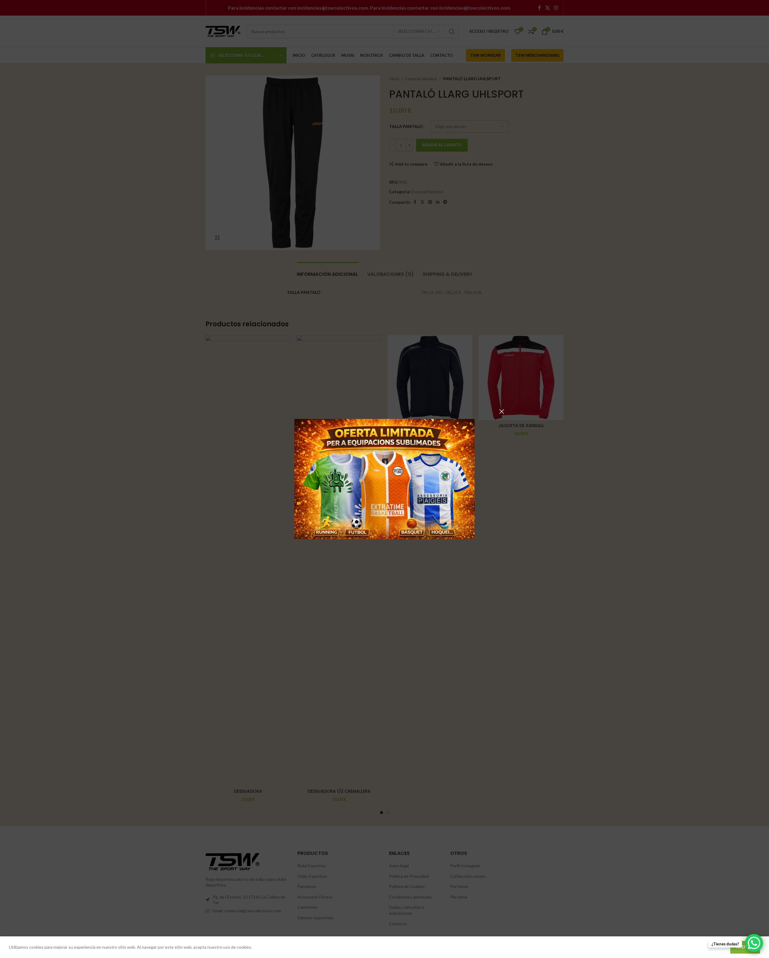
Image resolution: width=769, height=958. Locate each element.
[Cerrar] (501, 411)
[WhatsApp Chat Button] (754, 943)
